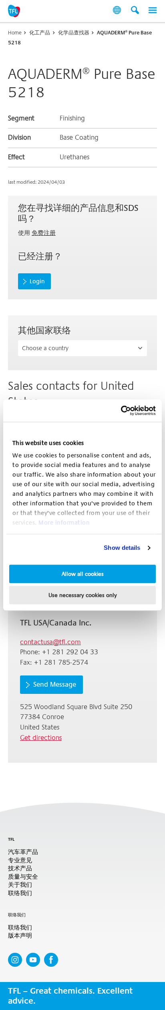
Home (15, 33)
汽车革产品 (23, 852)
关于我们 (20, 885)
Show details (122, 547)
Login (37, 281)
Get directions (41, 737)
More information (64, 522)
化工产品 (39, 33)
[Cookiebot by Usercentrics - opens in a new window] (121, 410)
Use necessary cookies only (82, 595)
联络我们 (20, 893)
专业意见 (20, 860)
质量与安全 (23, 877)
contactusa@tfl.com (50, 642)
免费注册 (44, 232)
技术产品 (20, 868)
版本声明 (20, 935)
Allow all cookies (83, 573)
